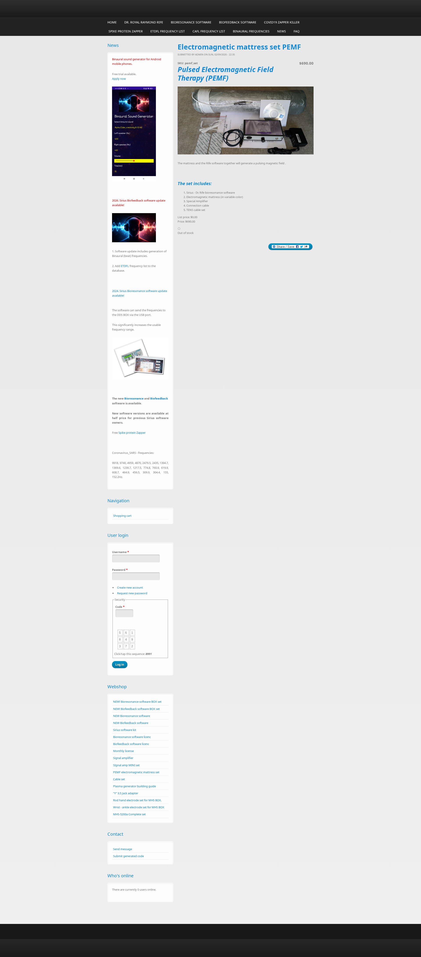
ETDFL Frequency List (167, 31)
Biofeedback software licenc (131, 744)
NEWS (281, 31)
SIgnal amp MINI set (126, 765)
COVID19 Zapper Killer (282, 22)
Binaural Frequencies (251, 31)
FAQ (297, 31)
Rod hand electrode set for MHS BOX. (137, 800)
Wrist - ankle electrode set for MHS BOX (138, 807)
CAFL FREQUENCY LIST (209, 31)
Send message (122, 849)
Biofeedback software (237, 22)
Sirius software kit (124, 730)
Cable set (119, 779)
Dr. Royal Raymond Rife (143, 22)
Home (112, 22)
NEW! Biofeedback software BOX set (136, 709)
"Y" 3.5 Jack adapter (125, 793)
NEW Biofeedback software (130, 723)
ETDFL (125, 266)
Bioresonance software (191, 22)
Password (120, 570)
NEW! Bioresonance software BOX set (137, 702)
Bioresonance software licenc (132, 737)
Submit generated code (128, 856)
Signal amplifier (123, 758)
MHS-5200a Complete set (129, 814)
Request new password (132, 593)
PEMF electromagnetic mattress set (136, 772)
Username (120, 552)
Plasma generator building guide (134, 786)
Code (120, 607)
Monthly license (123, 751)
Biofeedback (159, 398)
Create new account (130, 587)
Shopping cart (122, 516)
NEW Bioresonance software (131, 716)
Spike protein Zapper (126, 31)
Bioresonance (134, 398)
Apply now (119, 79)
